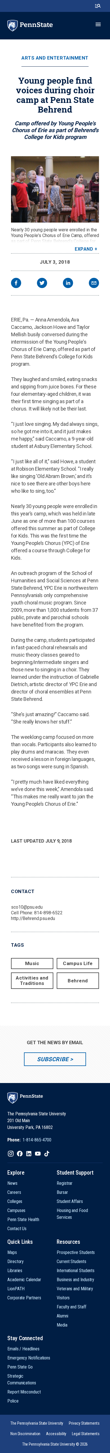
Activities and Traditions (32, 980)
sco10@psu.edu (27, 907)
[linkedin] (68, 283)
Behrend (78, 981)
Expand (84, 249)
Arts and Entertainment (54, 58)
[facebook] (16, 283)
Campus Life (78, 963)
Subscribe (52, 1059)
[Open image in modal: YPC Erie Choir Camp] (55, 189)
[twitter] (42, 283)
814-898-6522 (48, 912)
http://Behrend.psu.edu (33, 918)
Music (32, 963)
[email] (94, 283)
